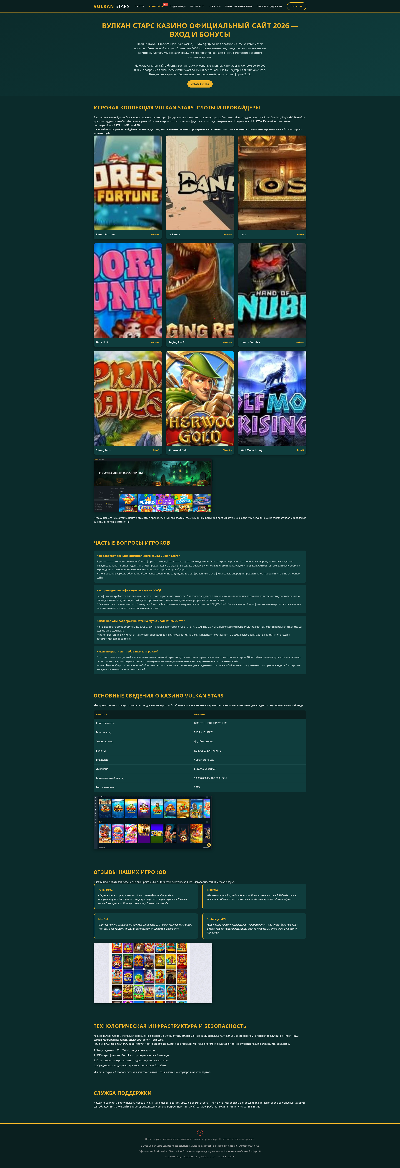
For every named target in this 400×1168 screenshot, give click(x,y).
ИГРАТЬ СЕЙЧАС (200, 84)
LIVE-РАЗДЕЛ (197, 6)
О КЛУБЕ (140, 6)
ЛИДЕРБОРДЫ (178, 6)
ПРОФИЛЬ (296, 6)
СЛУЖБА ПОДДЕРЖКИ (269, 6)
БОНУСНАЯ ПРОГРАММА (239, 6)
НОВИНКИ (215, 6)
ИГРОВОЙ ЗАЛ (157, 6)
